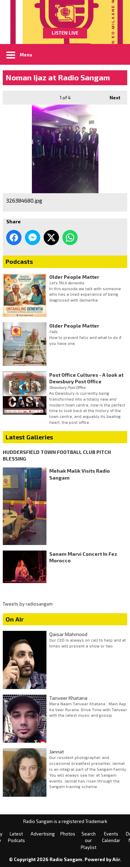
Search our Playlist (88, 840)
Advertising (43, 834)
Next (111, 97)
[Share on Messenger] (32, 237)
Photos (67, 834)
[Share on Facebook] (13, 237)
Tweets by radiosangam (28, 604)
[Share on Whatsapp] (70, 237)
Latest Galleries (29, 437)
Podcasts (19, 261)
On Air (15, 619)
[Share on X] (51, 237)
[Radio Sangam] (65, 13)
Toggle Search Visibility (116, 54)
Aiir (116, 859)
